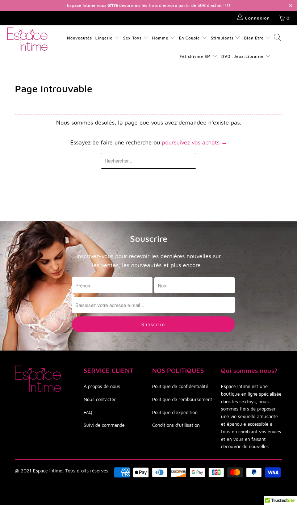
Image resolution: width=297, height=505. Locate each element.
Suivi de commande (104, 425)
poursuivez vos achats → (194, 142)
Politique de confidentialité (180, 386)
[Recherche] (277, 38)
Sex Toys (132, 37)
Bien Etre (254, 37)
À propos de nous (102, 386)
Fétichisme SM (196, 56)
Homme (160, 37)
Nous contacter (100, 399)
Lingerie (104, 37)
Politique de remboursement (182, 399)
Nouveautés (79, 37)
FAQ (88, 412)
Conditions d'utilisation (176, 425)
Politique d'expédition (174, 412)
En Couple (189, 37)
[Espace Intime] (27, 39)
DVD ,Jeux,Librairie (243, 56)
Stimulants (222, 37)
